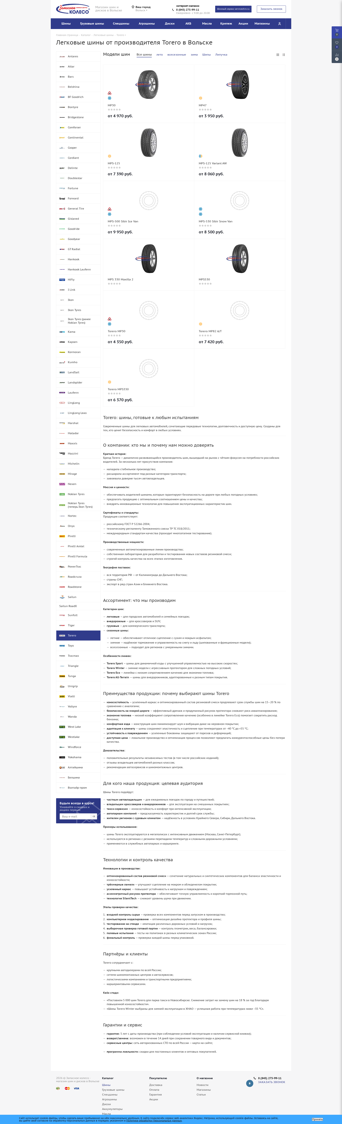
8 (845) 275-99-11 (187, 9)
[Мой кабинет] (279, 23)
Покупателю (158, 1078)
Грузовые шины (113, 1089)
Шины (106, 1085)
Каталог (107, 1078)
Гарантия (155, 1094)
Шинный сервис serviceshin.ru (233, 8)
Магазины (204, 1089)
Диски (106, 1104)
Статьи (201, 1094)
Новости (202, 1085)
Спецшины (109, 1094)
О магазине (205, 1078)
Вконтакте (249, 1083)
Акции (153, 1099)
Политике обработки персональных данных (154, 1120)
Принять (317, 1119)
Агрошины (109, 1099)
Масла (106, 1113)
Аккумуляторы (112, 1109)
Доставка (155, 1085)
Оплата (154, 1089)
